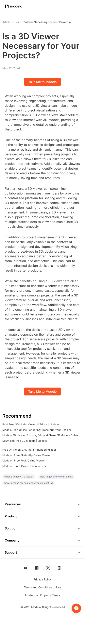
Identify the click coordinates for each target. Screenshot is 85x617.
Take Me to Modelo (42, 82)
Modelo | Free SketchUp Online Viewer (26, 455)
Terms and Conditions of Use (42, 587)
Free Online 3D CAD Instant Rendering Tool (29, 449)
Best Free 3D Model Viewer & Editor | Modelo (30, 424)
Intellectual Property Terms (42, 595)
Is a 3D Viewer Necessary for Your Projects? (42, 22)
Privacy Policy (42, 579)
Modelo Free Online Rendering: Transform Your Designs (37, 429)
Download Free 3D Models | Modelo (24, 440)
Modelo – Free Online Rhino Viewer (24, 466)
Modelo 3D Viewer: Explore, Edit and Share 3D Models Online (40, 435)
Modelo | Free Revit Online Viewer (23, 460)
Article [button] (6, 22)
